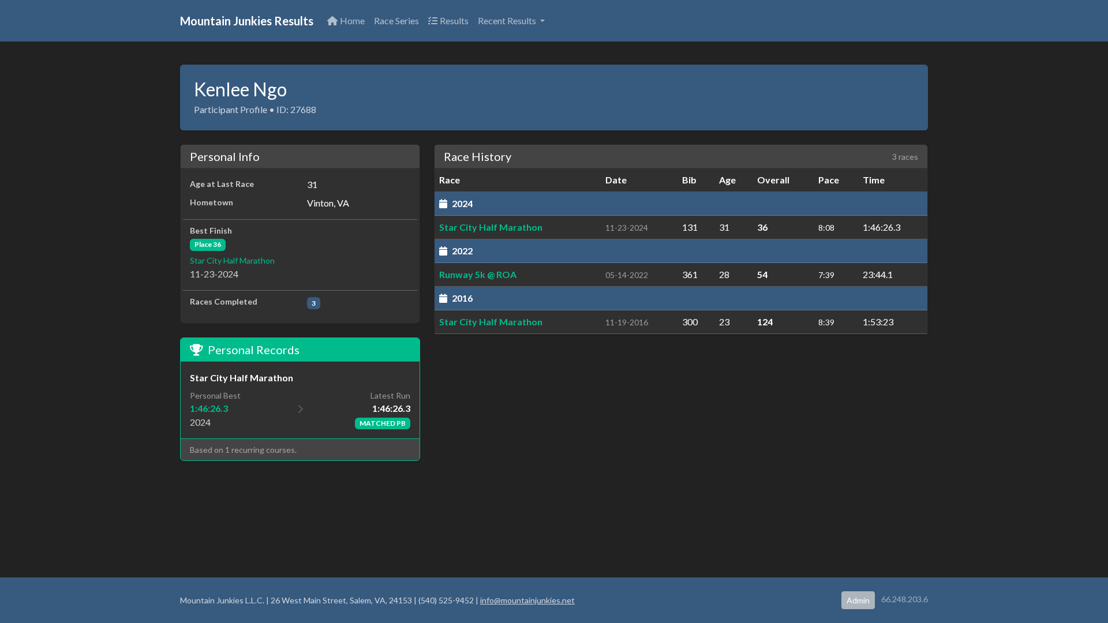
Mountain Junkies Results (246, 21)
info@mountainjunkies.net (527, 600)
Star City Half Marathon (232, 260)
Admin (858, 600)
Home (352, 20)
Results (454, 20)
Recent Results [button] (508, 20)
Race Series (396, 20)
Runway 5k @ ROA (477, 274)
